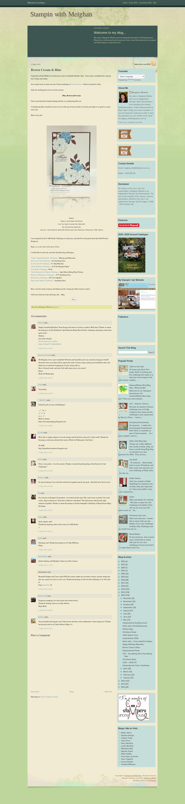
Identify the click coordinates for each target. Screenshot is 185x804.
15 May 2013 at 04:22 (45, 531)
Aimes (40, 517)
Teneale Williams (128, 764)
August (126, 611)
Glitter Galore (135, 478)
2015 (123, 589)
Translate (137, 80)
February (127, 675)
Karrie (40, 459)
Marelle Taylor (127, 751)
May (125, 620)
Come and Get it (77, 84)
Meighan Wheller (140, 92)
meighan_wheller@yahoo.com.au (137, 168)
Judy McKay (42, 556)
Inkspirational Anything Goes (135, 623)
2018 (123, 580)
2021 (123, 571)
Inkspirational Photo (131, 651)
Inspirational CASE (131, 638)
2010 (123, 687)
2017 (123, 583)
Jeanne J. (41, 477)
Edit (154, 3)
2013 (123, 595)
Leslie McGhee (127, 746)
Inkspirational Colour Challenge (136, 665)
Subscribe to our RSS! (142, 64)
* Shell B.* (42, 400)
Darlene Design (127, 735)
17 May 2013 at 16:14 (45, 628)
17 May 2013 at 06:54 (45, 610)
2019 (123, 577)
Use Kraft (133, 460)
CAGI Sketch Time (130, 635)
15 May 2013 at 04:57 (45, 550)
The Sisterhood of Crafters (48, 341)
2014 (123, 592)
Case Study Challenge (39, 269)
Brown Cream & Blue (46, 69)
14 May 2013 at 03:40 (45, 486)
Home (125, 3)
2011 (123, 684)
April (125, 669)
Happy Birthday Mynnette (133, 644)
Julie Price (125, 741)
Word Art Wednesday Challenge (42, 275)
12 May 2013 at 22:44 (45, 348)
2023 (123, 565)
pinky (40, 538)
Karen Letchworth (44, 355)
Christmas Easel (129, 632)
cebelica (41, 617)
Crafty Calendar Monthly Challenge (44, 258)
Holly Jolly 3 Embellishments (135, 626)
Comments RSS (145, 3)
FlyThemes (152, 780)
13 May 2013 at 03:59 (45, 393)
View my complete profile (130, 122)
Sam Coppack (127, 759)
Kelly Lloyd (42, 596)
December (127, 598)
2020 (123, 574)
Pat (39, 493)
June (125, 617)
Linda (40, 384)
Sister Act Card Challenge (40, 261)
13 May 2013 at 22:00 (45, 471)
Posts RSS (133, 3)
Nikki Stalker (126, 754)
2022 (123, 568)
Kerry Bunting (127, 743)
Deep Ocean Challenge (39, 277)
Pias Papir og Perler (129, 756)
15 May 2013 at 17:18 (45, 565)
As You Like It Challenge (40, 263)
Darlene (41, 322)
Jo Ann (40, 432)
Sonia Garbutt (127, 762)
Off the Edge (128, 629)
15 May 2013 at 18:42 (45, 589)
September (127, 607)
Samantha (46, 585)
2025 (123, 561)
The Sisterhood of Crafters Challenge (44, 272)
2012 (123, 681)
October (126, 605)
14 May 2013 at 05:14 (45, 510)
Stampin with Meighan (61, 13)
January (126, 678)
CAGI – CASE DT (130, 662)
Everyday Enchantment (139, 422)
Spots (131, 497)
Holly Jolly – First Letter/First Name (137, 641)
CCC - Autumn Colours (138, 404)
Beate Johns (126, 733)
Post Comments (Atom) (49, 697)
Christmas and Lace (137, 515)
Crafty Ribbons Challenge (40, 266)
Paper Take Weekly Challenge (42, 280)
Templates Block (150, 778)
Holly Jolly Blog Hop (138, 441)
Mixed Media (134, 534)
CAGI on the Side (136, 367)
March (125, 672)
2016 (123, 586)
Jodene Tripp (126, 738)
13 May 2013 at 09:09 (45, 426)
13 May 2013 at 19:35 (45, 452)
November (127, 601)
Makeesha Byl (127, 749)
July (125, 614)
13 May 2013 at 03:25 (45, 378)
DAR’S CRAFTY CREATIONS (49, 344)
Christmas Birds (129, 659)
